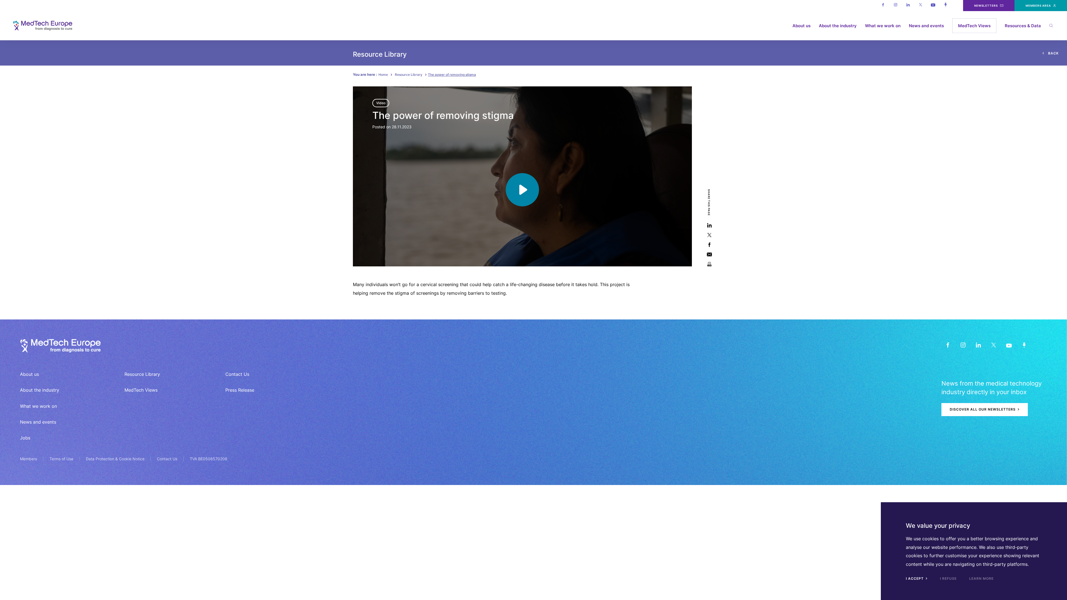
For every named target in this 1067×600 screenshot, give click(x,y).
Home (383, 74)
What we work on (883, 25)
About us (801, 25)
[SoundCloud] (1024, 345)
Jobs (25, 438)
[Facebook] (883, 5)
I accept (915, 578)
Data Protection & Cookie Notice (115, 458)
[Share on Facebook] (709, 244)
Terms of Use (61, 458)
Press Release (239, 390)
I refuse (948, 578)
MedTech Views (974, 25)
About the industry (838, 25)
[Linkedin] (908, 5)
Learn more (981, 578)
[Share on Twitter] (709, 235)
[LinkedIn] (978, 345)
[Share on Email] (709, 254)
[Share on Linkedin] (709, 225)
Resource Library (408, 74)
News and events (926, 25)
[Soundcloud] (945, 5)
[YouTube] (1009, 345)
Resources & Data (1023, 25)
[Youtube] (933, 5)
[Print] (709, 264)
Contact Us (237, 374)
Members (28, 458)
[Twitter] (920, 5)
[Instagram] (895, 5)
